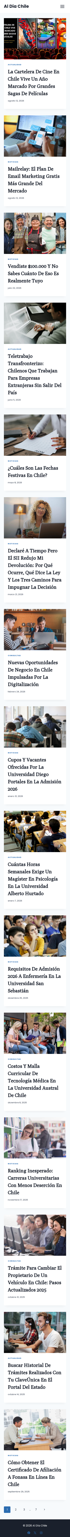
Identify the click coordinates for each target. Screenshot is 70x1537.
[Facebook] (28, 1532)
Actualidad (14, 64)
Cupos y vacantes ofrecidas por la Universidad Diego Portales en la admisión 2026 (34, 774)
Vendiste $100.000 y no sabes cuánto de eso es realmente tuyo (33, 273)
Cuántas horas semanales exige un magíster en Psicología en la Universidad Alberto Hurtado (33, 878)
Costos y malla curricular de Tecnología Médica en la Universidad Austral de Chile (33, 1080)
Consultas (14, 655)
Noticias (13, 162)
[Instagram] (41, 1532)
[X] (35, 1532)
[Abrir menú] (62, 6)
